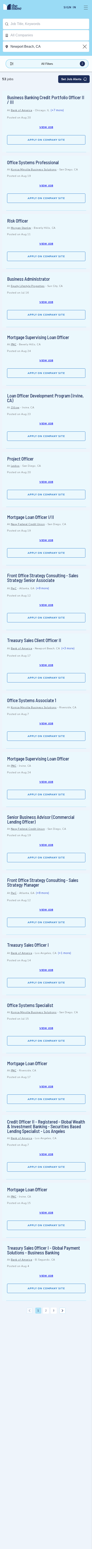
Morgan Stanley (21, 228)
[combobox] (49, 24)
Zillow (15, 407)
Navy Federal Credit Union (28, 524)
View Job (46, 127)
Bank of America (21, 110)
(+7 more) (57, 110)
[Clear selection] (85, 46)
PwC (14, 588)
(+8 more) (42, 588)
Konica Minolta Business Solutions (34, 169)
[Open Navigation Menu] (85, 7)
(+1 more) (64, 953)
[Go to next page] (62, 1311)
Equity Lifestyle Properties (28, 286)
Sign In (70, 7)
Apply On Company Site (46, 140)
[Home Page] (15, 7)
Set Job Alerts (71, 79)
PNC (13, 344)
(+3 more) (67, 648)
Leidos (15, 466)
